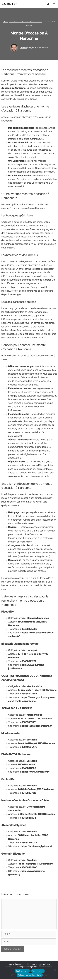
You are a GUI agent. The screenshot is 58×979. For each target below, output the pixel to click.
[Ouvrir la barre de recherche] (48, 4)
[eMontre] (10, 4)
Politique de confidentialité (29, 975)
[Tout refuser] (54, 969)
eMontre (5, 22)
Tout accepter (22, 971)
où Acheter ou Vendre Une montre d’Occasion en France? (25, 22)
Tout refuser (37, 971)
